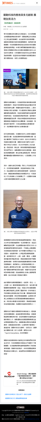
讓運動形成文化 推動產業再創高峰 (16, 398)
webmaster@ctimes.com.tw (32, 419)
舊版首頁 (27, 412)
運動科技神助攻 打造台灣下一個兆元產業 (18, 394)
